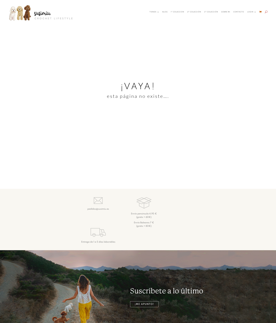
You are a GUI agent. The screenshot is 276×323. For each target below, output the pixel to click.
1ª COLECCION (177, 12)
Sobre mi (225, 12)
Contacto (238, 12)
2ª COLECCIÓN (194, 12)
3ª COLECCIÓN (211, 12)
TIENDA (153, 12)
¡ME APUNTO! (144, 304)
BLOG (165, 12)
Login (250, 12)
